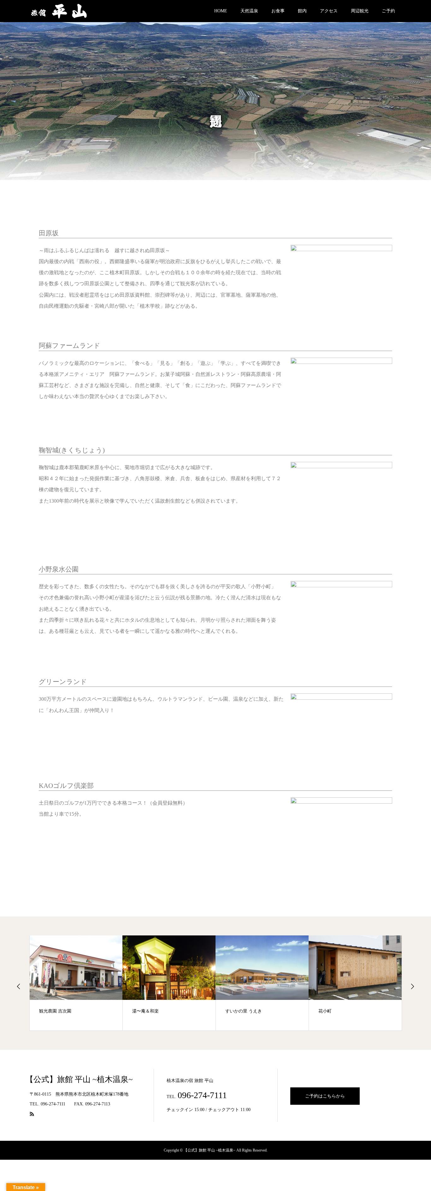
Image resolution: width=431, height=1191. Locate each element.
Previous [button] (18, 986)
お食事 (278, 11)
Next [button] (412, 986)
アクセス (329, 11)
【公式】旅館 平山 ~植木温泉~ (81, 1079)
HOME (220, 11)
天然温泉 (249, 11)
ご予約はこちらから (325, 1096)
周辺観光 (360, 11)
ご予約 (388, 11)
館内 (302, 11)
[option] (76, 983)
